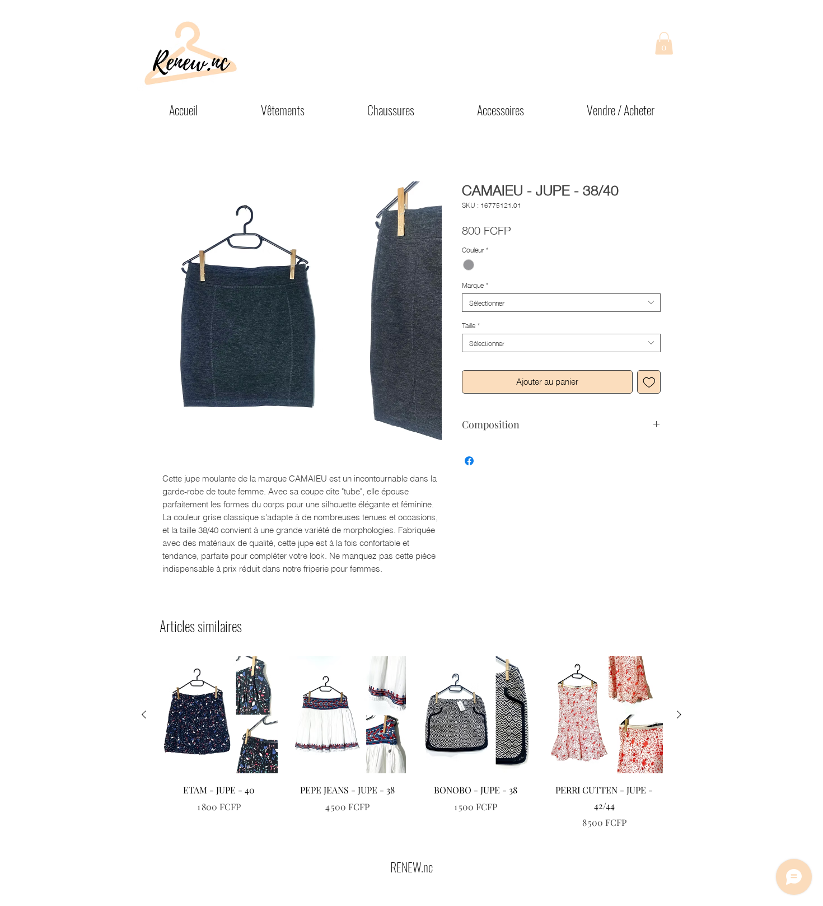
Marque (475, 285)
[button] (664, 43)
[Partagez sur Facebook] (469, 461)
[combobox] (561, 302)
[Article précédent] (144, 714)
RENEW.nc (411, 867)
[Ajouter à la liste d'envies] (649, 382)
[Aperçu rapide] (219, 715)
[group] (411, 743)
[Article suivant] (679, 714)
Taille (471, 325)
